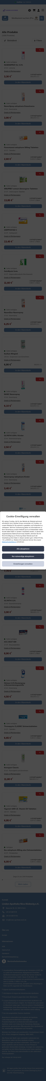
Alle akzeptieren (23, 549)
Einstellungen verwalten (23, 564)
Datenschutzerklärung (9, 542)
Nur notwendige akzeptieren (23, 556)
